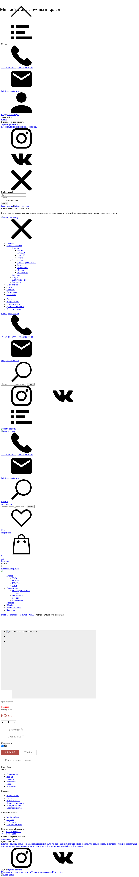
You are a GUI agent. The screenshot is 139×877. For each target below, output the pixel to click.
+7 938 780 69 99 (25, 67)
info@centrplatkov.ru (10, 91)
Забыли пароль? (21, 206)
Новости (11, 779)
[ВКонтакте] (2, 746)
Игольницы (22, 272)
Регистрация (13, 114)
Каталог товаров (14, 245)
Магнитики (22, 267)
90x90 (20, 250)
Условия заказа (13, 304)
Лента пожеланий (17, 127)
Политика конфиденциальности (16, 872)
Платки (15, 248)
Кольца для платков (26, 262)
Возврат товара (14, 309)
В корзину (14, 730)
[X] (5, 746)
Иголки (20, 270)
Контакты (11, 786)
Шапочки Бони (19, 280)
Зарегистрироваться (10, 124)
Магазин (14, 615)
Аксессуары (17, 260)
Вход (3, 114)
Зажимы (21, 265)
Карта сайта (57, 872)
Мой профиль (13, 817)
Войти (4, 119)
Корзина (5, 127)
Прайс (9, 784)
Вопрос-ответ (13, 301)
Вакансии (11, 781)
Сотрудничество (14, 808)
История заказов (14, 824)
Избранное (12, 822)
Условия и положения (41, 872)
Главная (10, 243)
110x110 (21, 253)
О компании (12, 774)
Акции (10, 776)
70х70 (20, 258)
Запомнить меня (11, 200)
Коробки (16, 275)
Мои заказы (31, 127)
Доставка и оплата (15, 306)
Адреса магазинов (9, 839)
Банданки (16, 282)
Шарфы (15, 277)
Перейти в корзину (10, 568)
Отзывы (10, 299)
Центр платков (15, 870)
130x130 (21, 255)
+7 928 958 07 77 (8, 67)
